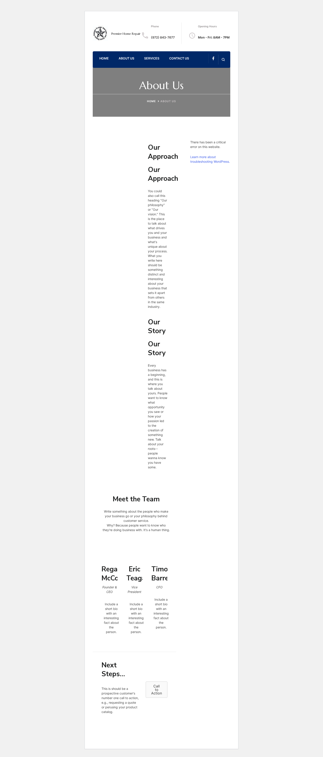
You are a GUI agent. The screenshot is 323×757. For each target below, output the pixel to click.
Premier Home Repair (125, 34)
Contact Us (179, 58)
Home (104, 58)
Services (151, 58)
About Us (126, 58)
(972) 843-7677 (163, 37)
